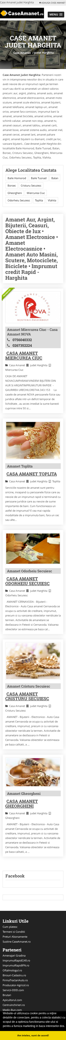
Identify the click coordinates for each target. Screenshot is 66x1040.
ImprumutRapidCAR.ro (16, 960)
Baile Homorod (17, 178)
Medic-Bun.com (12, 1009)
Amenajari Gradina (14, 955)
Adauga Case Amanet (53, 2)
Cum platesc (10, 926)
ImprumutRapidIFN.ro (16, 965)
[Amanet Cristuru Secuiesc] (33, 661)
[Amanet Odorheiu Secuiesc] (33, 549)
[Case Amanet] (22, 12)
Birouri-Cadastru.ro (14, 975)
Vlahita (52, 200)
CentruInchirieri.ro (14, 1004)
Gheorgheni (15, 193)
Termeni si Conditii (14, 931)
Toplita (39, 200)
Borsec (12, 185)
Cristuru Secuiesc (31, 185)
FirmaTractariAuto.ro (15, 980)
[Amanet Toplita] (33, 440)
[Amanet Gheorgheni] (33, 772)
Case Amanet (22, 52)
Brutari (7, 995)
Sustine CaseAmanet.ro (17, 941)
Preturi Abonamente (15, 936)
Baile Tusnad (38, 178)
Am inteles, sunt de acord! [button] (33, 1035)
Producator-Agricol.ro (16, 985)
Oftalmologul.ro (12, 970)
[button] (56, 14)
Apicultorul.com (12, 1000)
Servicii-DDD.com (13, 990)
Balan (54, 178)
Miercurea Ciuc (36, 193)
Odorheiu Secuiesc (19, 200)
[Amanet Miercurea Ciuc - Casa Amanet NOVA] (33, 307)
